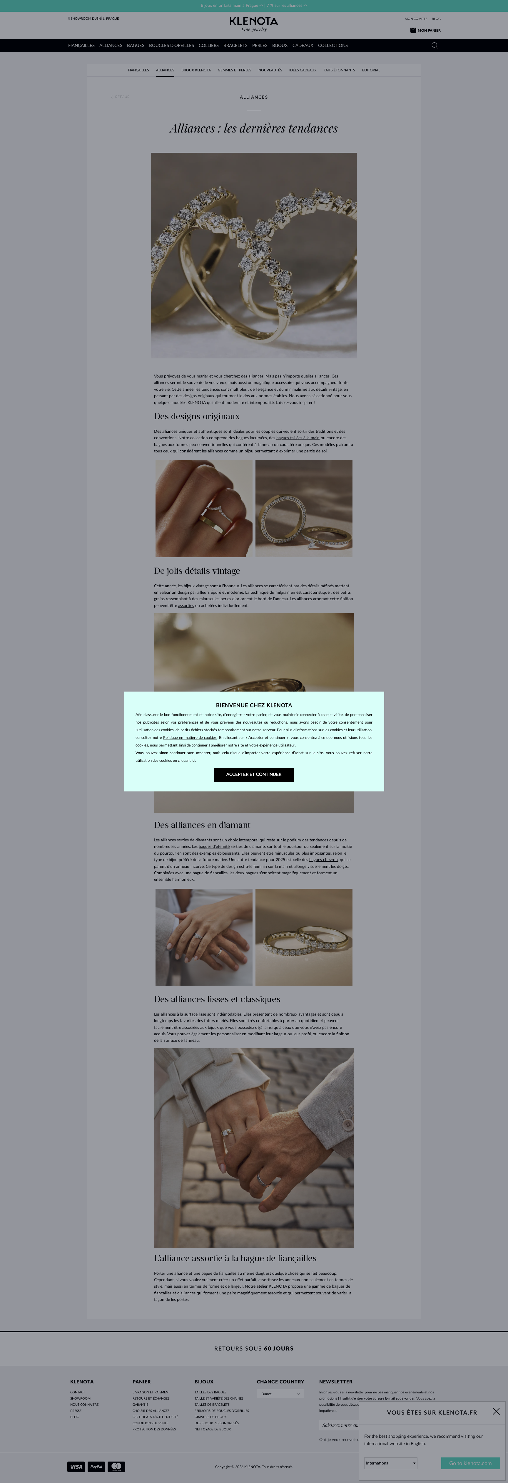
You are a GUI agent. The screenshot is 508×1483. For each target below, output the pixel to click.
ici (193, 761)
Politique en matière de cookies (190, 738)
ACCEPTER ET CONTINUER (253, 774)
